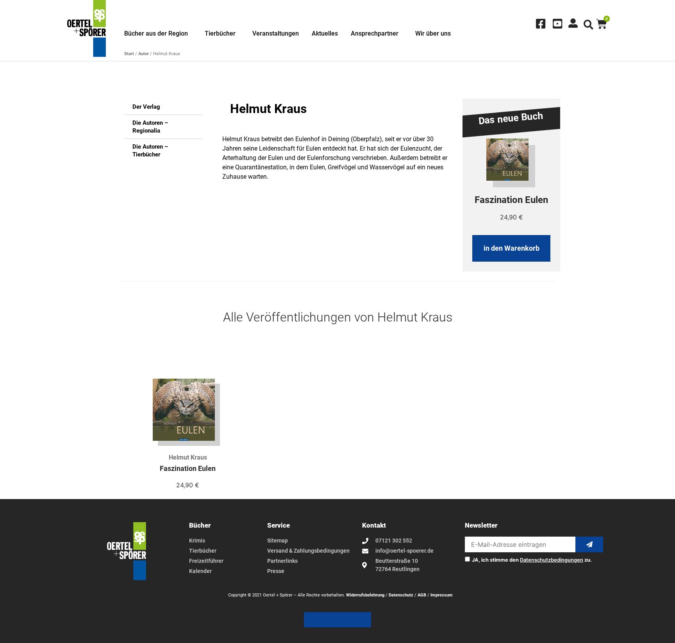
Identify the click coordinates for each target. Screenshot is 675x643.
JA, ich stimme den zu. (532, 560)
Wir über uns (433, 33)
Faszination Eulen (188, 468)
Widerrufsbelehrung (365, 595)
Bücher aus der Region (156, 33)
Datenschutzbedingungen (551, 560)
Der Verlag (146, 106)
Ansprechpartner (374, 33)
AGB (422, 595)
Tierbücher (220, 33)
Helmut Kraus (188, 457)
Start (129, 53)
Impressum (441, 595)
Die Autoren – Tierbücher (150, 150)
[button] (588, 24)
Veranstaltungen (275, 33)
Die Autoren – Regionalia (150, 126)
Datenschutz (401, 595)
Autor (143, 53)
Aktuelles (325, 33)
